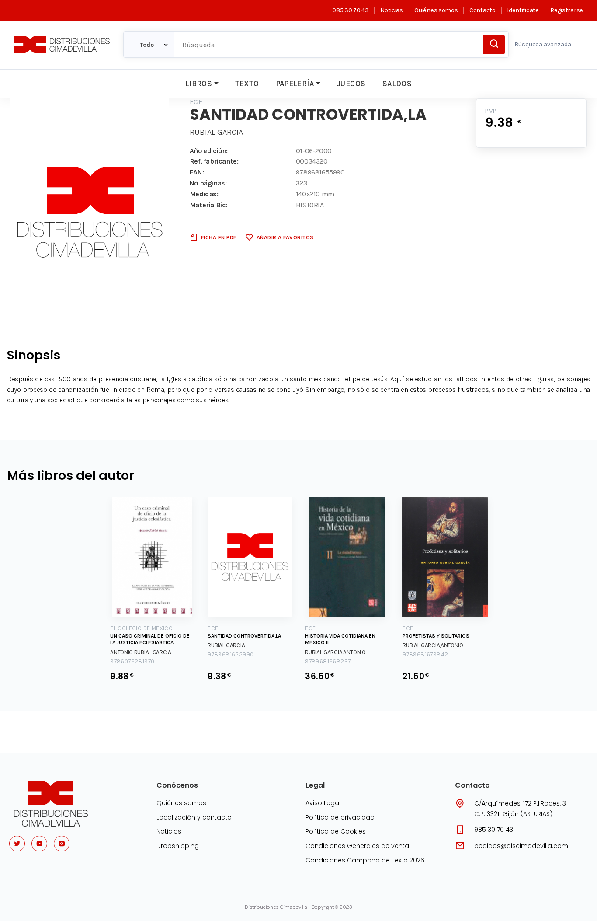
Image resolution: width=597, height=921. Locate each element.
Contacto (482, 10)
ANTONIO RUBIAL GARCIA (140, 652)
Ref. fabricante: (214, 161)
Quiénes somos (436, 10)
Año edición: (209, 151)
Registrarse (566, 10)
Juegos (351, 83)
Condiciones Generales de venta (357, 845)
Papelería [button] (295, 83)
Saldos (397, 83)
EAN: (197, 172)
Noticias (391, 10)
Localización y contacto (194, 817)
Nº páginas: (208, 183)
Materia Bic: (208, 205)
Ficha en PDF (218, 237)
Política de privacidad (340, 817)
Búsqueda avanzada (542, 44)
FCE (196, 102)
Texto (247, 83)
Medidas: (204, 194)
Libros (198, 83)
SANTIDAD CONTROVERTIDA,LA (244, 636)
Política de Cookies (335, 831)
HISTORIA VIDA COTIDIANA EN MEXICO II (340, 639)
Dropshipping (177, 845)
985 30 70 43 (350, 10)
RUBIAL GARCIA (216, 132)
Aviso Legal (322, 803)
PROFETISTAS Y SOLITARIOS (436, 636)
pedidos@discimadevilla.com (521, 845)
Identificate (522, 10)
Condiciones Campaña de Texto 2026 (364, 860)
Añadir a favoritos (285, 237)
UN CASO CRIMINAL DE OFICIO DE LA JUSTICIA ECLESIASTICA (150, 639)
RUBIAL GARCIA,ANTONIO (335, 652)
